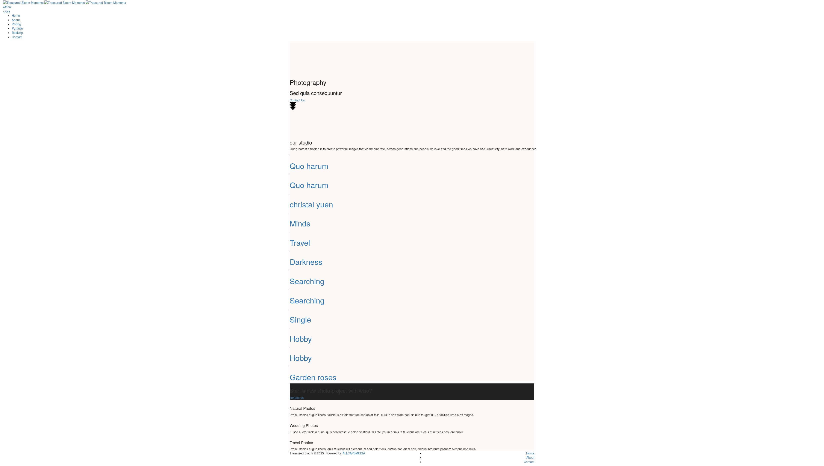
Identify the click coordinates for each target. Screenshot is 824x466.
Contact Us (297, 100)
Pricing (16, 24)
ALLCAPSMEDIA (353, 453)
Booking (17, 32)
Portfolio (17, 28)
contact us (297, 397)
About (16, 20)
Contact (17, 37)
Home (16, 15)
